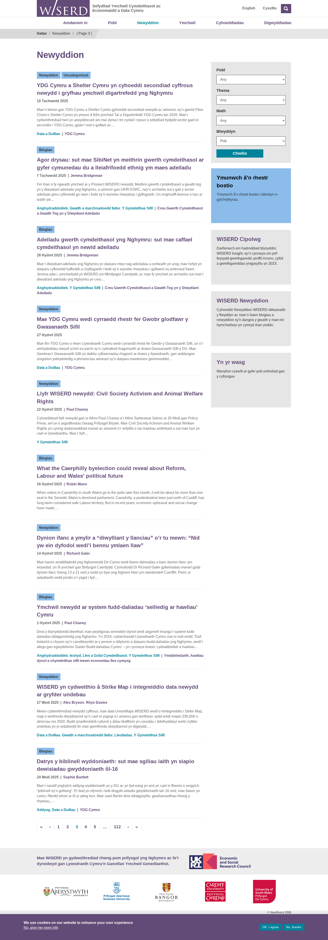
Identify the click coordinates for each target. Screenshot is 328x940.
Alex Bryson (73, 702)
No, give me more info (41, 927)
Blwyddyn (225, 131)
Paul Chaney (77, 409)
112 (117, 826)
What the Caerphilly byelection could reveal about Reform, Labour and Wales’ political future (111, 472)
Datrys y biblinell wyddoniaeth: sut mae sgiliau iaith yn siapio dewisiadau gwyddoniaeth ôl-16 (115, 765)
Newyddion (148, 23)
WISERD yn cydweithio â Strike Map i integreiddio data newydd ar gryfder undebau (117, 690)
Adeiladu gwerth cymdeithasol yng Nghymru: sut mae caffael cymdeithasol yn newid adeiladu (114, 243)
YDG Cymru (75, 134)
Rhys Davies (96, 702)
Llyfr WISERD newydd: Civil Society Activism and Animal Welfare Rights (120, 397)
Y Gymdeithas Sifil (137, 208)
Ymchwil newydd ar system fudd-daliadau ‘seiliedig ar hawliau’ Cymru (117, 611)
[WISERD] (63, 8)
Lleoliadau (123, 735)
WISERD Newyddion (242, 301)
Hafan (42, 33)
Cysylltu (270, 8)
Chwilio (240, 153)
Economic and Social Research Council (240, 861)
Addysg (43, 810)
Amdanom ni (75, 23)
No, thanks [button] (293, 927)
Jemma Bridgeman (86, 175)
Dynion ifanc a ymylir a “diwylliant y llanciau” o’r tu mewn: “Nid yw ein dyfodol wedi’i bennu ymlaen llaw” (118, 541)
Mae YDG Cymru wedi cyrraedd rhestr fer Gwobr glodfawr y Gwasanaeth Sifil (112, 323)
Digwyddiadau (277, 23)
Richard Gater (78, 553)
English (248, 8)
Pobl (112, 23)
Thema (222, 90)
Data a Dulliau (48, 134)
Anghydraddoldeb (52, 208)
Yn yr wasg (231, 362)
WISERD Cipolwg (239, 239)
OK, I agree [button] (270, 927)
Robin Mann (76, 484)
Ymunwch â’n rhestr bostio (242, 181)
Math (221, 111)
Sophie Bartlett (75, 777)
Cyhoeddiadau (230, 23)
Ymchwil (187, 23)
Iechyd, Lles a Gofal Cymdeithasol (98, 655)
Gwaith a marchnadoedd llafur (95, 208)
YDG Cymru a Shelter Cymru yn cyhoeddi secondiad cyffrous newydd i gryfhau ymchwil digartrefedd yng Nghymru (115, 89)
